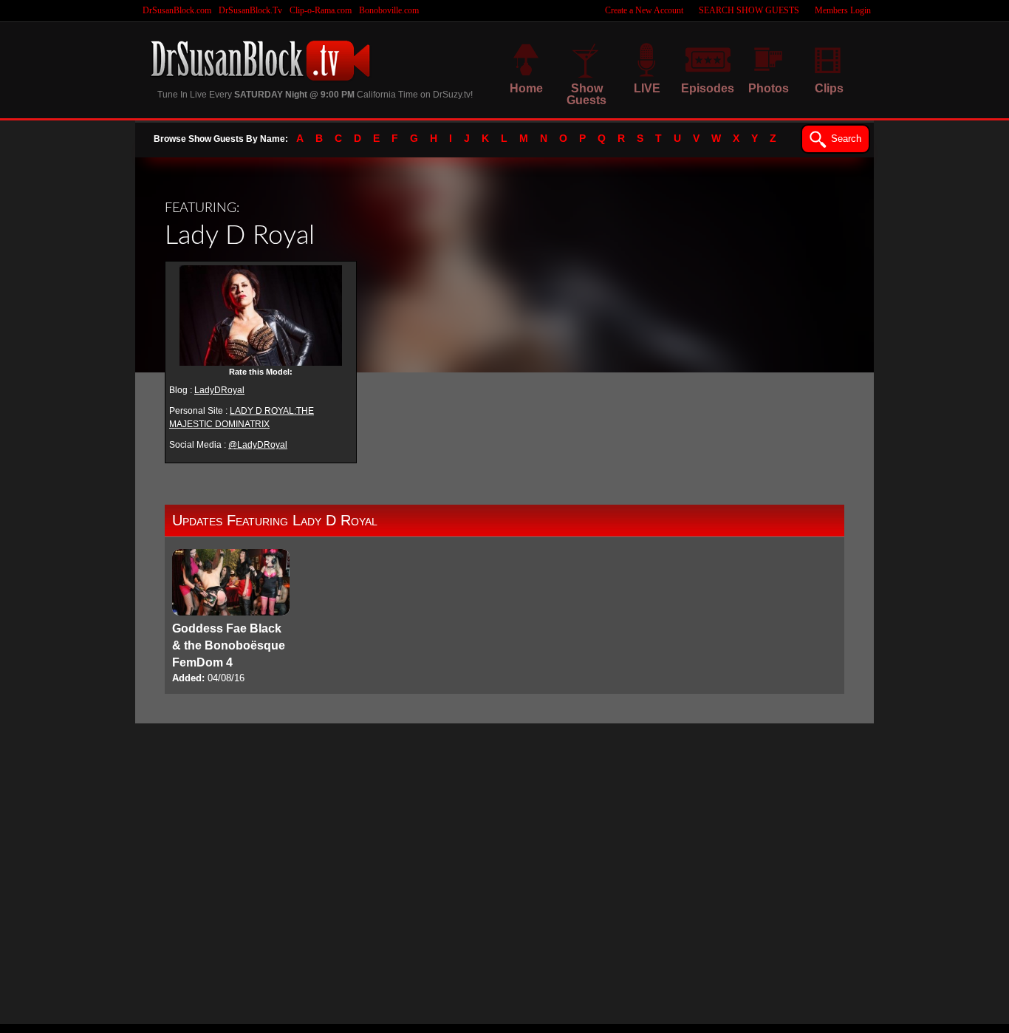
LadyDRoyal (219, 390)
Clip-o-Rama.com (321, 10)
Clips (829, 88)
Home (526, 88)
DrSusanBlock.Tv (250, 10)
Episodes (707, 88)
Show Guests (586, 94)
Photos (768, 88)
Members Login (843, 10)
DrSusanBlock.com (177, 10)
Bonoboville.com (389, 10)
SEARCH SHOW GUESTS (749, 10)
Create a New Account (644, 10)
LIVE (647, 88)
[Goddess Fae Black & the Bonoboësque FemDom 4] (231, 617)
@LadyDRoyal (257, 445)
